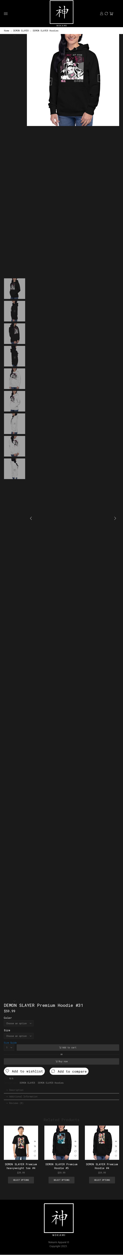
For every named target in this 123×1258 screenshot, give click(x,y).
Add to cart (69, 1047)
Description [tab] (16, 1089)
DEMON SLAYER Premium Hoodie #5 (61, 1166)
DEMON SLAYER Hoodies (45, 30)
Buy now (63, 1061)
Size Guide (10, 1042)
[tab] (61, 1090)
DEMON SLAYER (21, 30)
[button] (31, 518)
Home (6, 30)
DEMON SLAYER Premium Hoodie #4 (102, 1166)
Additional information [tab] (23, 1096)
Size (7, 1030)
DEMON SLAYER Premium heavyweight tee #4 (21, 1166)
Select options (35, 1146)
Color (8, 1017)
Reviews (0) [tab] (16, 1103)
